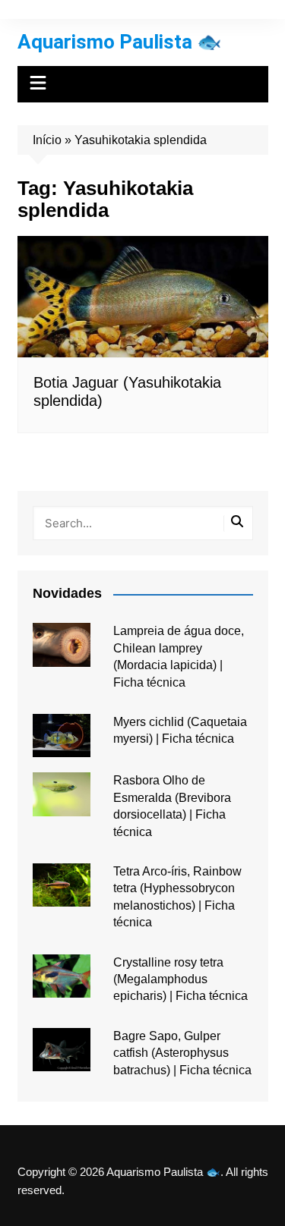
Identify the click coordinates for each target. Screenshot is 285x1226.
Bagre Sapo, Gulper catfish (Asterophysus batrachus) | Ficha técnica (182, 1053)
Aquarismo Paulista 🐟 (119, 41)
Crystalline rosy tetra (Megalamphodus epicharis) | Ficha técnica (180, 979)
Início (47, 140)
